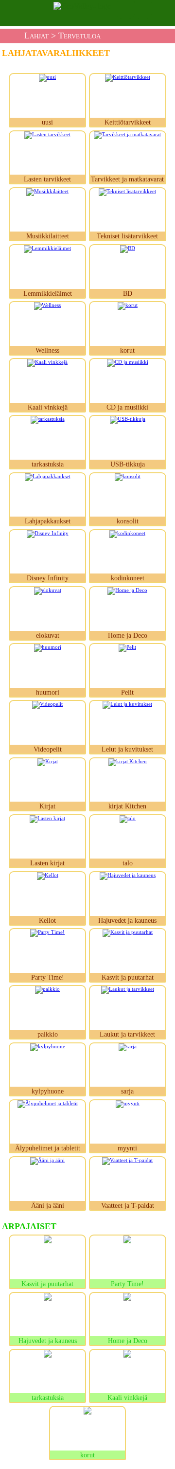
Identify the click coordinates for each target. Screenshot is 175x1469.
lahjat (36, 35)
